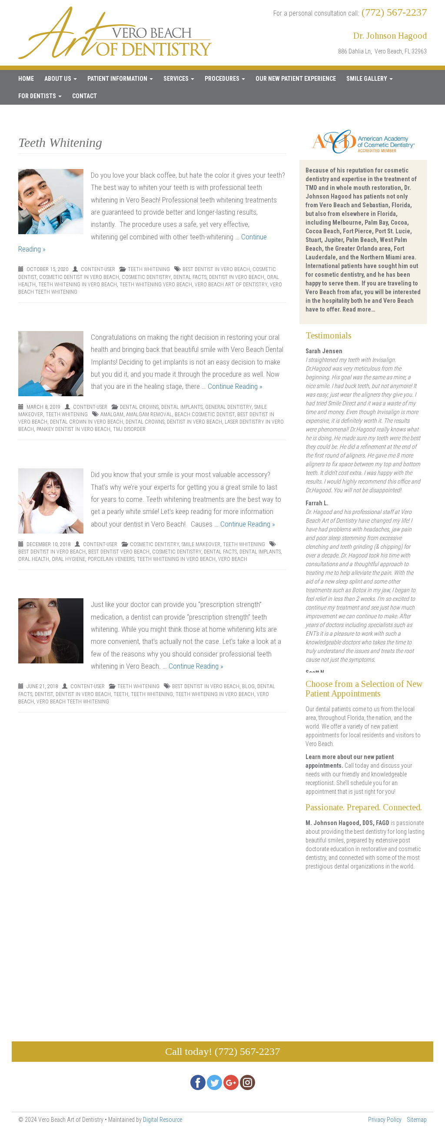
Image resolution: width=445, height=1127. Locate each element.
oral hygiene (68, 559)
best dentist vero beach (118, 552)
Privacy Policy (385, 1119)
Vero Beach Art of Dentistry (231, 285)
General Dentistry (228, 407)
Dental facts (189, 277)
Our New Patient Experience (296, 78)
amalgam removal (149, 414)
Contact (84, 96)
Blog (248, 686)
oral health (33, 559)
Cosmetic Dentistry (154, 544)
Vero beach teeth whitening (73, 702)
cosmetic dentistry (146, 277)
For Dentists (37, 96)
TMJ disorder (129, 429)
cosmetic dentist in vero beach (79, 277)
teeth (120, 694)
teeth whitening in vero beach (77, 285)
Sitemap (417, 1119)
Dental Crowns (139, 407)
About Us (58, 78)
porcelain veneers (111, 559)
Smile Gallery (367, 78)
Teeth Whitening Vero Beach (156, 285)
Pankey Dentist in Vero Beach (73, 429)
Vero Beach (232, 559)
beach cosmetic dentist (205, 414)
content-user (98, 269)
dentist (44, 694)
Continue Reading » (235, 386)
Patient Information (118, 78)
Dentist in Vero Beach (236, 277)
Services (176, 78)
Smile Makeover (201, 544)
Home (26, 78)
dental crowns (145, 422)
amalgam (111, 414)
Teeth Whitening (149, 269)
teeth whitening (152, 694)
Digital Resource (162, 1119)
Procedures (223, 78)
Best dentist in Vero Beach (216, 269)
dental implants (260, 552)
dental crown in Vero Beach (86, 422)
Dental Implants (182, 407)
